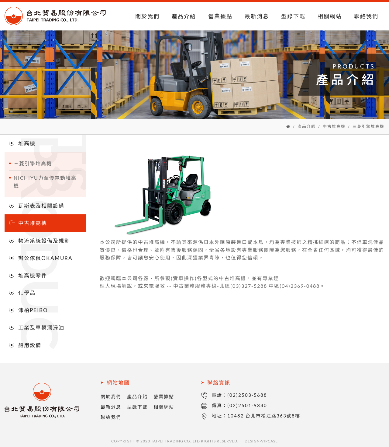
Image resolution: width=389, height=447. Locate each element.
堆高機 (27, 143)
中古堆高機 (334, 126)
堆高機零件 (32, 275)
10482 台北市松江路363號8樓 (263, 415)
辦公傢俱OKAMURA (45, 258)
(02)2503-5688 (247, 395)
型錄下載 (293, 16)
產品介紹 (184, 16)
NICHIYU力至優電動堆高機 (45, 181)
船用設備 (29, 345)
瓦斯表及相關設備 (41, 205)
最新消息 (257, 16)
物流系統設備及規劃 (44, 241)
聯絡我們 (366, 16)
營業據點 (220, 16)
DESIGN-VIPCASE (261, 441)
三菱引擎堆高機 (368, 126)
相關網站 (330, 16)
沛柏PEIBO (33, 310)
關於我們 (147, 16)
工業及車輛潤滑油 (41, 327)
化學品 (27, 293)
